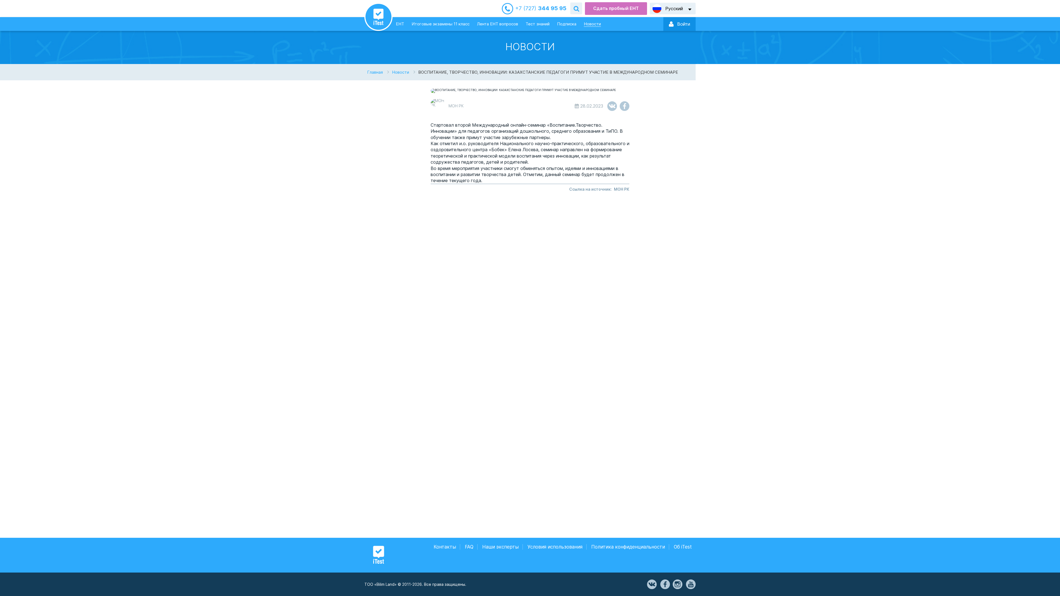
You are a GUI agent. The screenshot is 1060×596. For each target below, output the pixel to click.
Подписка (566, 23)
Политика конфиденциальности (628, 547)
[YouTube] (690, 584)
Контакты (445, 547)
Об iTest (683, 547)
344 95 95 (540, 8)
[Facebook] (664, 584)
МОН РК (621, 189)
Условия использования (555, 547)
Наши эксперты (500, 547)
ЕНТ (400, 23)
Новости (592, 23)
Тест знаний (538, 23)
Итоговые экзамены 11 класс (441, 23)
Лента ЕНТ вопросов (497, 23)
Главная (375, 72)
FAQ (469, 547)
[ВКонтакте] (651, 584)
